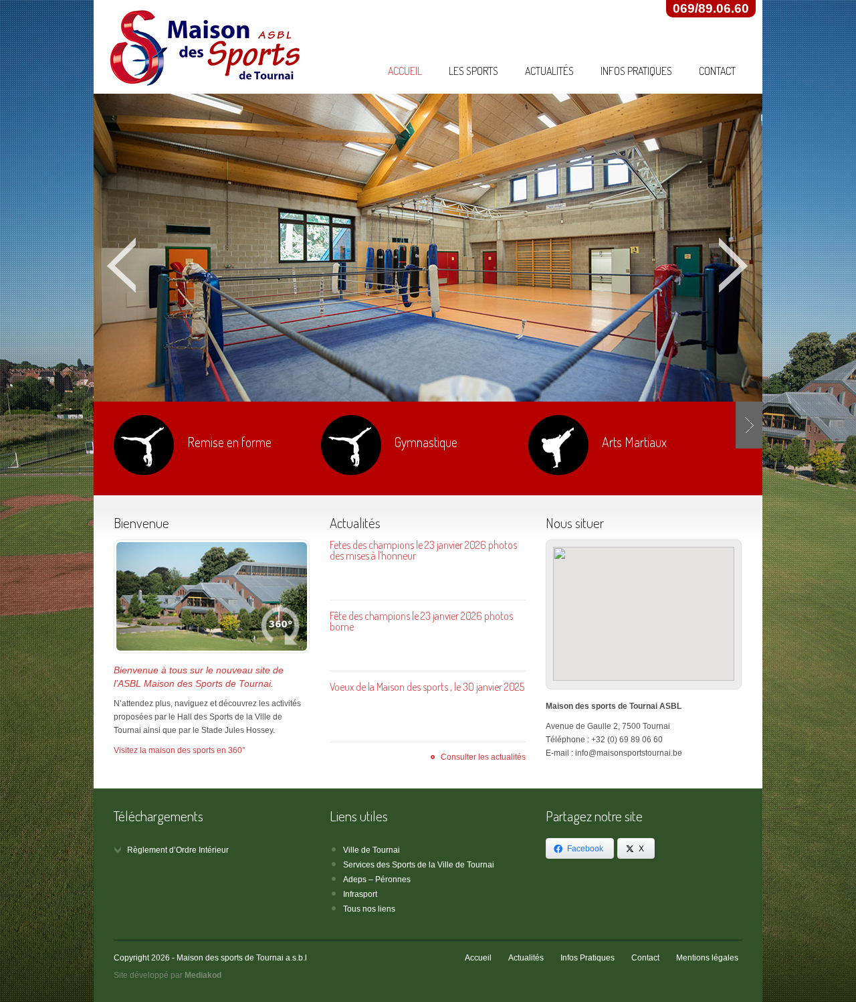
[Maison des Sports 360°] (211, 596)
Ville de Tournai (371, 850)
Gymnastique (426, 441)
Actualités (549, 71)
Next (734, 265)
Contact (717, 71)
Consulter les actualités (483, 757)
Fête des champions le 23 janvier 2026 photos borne (421, 621)
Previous (122, 265)
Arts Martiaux (634, 441)
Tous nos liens (369, 909)
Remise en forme (229, 441)
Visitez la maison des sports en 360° (179, 750)
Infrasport (360, 894)
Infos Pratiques (636, 71)
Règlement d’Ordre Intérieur (178, 850)
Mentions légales (707, 958)
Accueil (405, 71)
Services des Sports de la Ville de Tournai (418, 865)
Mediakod (203, 975)
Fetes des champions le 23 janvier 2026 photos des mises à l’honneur (423, 550)
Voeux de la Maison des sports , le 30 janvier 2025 (427, 686)
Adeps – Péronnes (377, 879)
